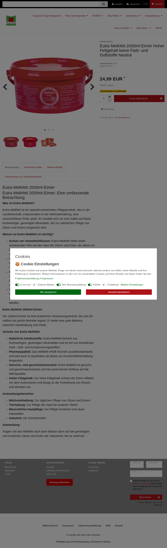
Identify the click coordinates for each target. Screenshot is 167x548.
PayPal (96, 284)
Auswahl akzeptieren (119, 292)
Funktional (113, 284)
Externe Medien (46, 284)
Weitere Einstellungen (132, 284)
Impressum (47, 278)
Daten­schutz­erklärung (28, 278)
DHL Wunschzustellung (74, 284)
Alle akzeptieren (48, 292)
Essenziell (25, 284)
